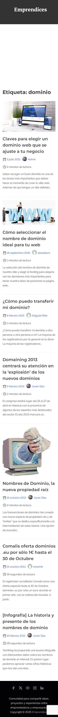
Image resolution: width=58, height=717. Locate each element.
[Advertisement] (29, 56)
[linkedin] (42, 689)
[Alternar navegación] (29, 20)
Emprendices (40, 712)
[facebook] (13, 689)
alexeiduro (44, 252)
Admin (32, 159)
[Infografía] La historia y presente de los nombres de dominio (28, 621)
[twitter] (20, 689)
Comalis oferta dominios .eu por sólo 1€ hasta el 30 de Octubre (29, 552)
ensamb (38, 566)
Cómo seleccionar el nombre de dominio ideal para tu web (24, 238)
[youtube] (27, 689)
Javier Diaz (38, 386)
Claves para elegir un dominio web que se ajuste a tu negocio (25, 145)
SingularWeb (39, 315)
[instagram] (34, 689)
